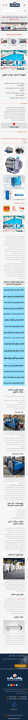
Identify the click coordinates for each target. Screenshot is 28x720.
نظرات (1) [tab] (24, 142)
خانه (25, 17)
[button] (15, 29)
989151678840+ (14, 127)
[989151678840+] (14, 124)
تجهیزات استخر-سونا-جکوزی (12, 17)
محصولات (21, 17)
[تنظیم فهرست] (24, 5)
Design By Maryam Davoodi (14, 718)
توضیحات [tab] (24, 140)
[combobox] (14, 10)
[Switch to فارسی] (3, 5)
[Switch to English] (6, 5)
